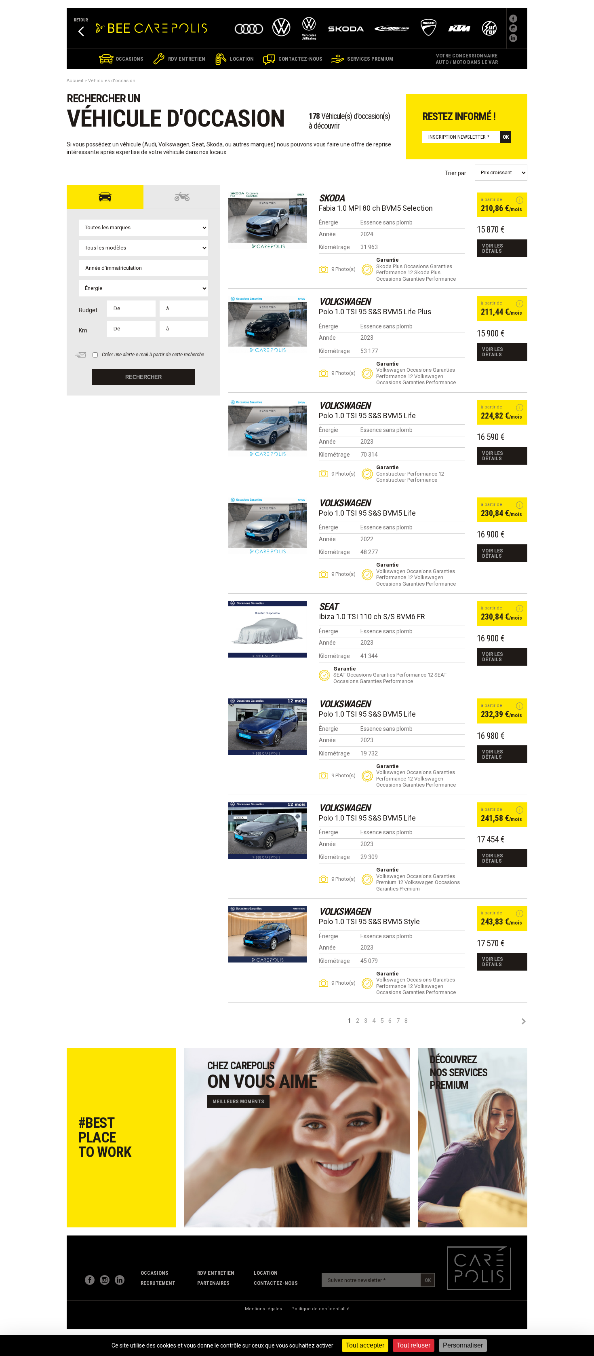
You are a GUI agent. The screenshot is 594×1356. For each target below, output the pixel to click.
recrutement (158, 1283)
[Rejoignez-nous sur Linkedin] (513, 38)
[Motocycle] (181, 197)
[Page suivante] (523, 1021)
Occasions (155, 1273)
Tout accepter (365, 1345)
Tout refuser (413, 1345)
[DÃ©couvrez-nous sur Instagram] (513, 28)
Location (266, 1273)
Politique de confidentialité (320, 1309)
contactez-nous (276, 1283)
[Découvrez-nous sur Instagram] (105, 1280)
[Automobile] (105, 197)
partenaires (213, 1283)
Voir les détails (492, 248)
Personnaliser (463, 1345)
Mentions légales (263, 1309)
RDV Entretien (215, 1273)
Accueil (75, 80)
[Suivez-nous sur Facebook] (513, 19)
